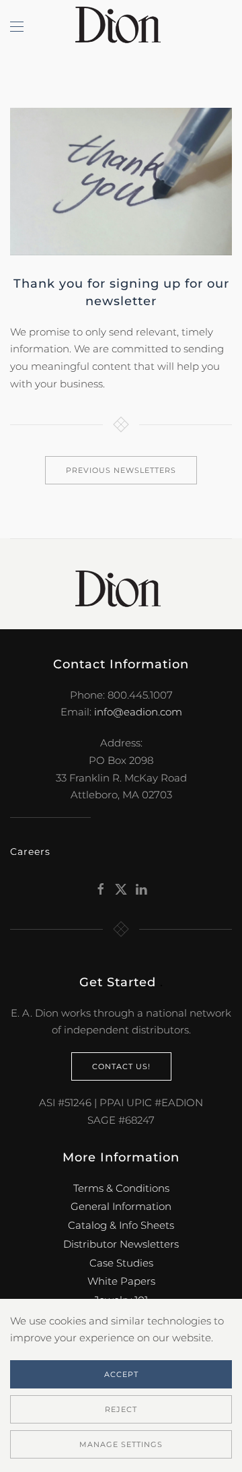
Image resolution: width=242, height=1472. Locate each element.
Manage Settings (121, 1444)
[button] (17, 27)
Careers (30, 851)
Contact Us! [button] (121, 1066)
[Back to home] (121, 27)
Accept (121, 1374)
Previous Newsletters (121, 470)
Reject (121, 1409)
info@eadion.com (138, 711)
